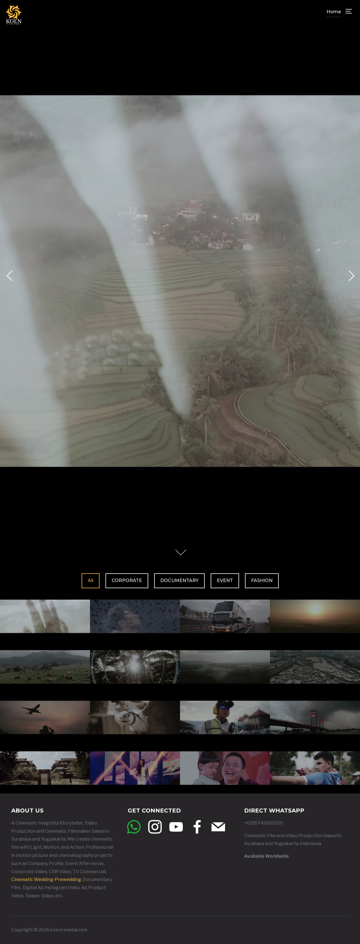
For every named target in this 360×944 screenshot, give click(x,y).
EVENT (225, 580)
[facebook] (197, 826)
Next (350, 276)
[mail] (218, 826)
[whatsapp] (134, 826)
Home (334, 11)
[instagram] (155, 826)
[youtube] (176, 826)
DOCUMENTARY (179, 580)
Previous (9, 276)
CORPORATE (127, 580)
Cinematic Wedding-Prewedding (46, 879)
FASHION (262, 580)
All (90, 580)
